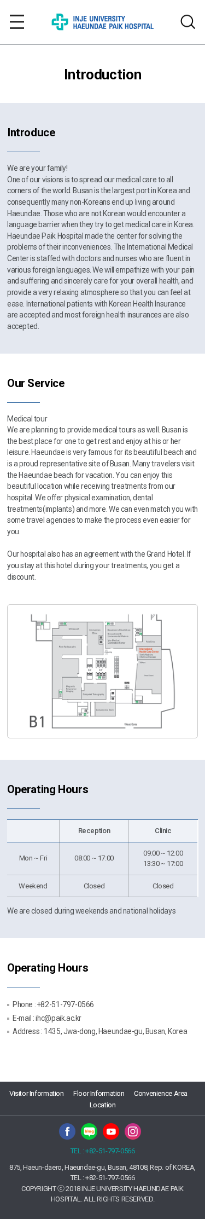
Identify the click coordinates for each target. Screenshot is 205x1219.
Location (103, 1105)
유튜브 (111, 1131)
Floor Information (98, 1093)
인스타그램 (133, 1131)
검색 (188, 22)
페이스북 (67, 1131)
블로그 (89, 1131)
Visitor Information (36, 1093)
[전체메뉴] (17, 22)
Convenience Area (161, 1093)
